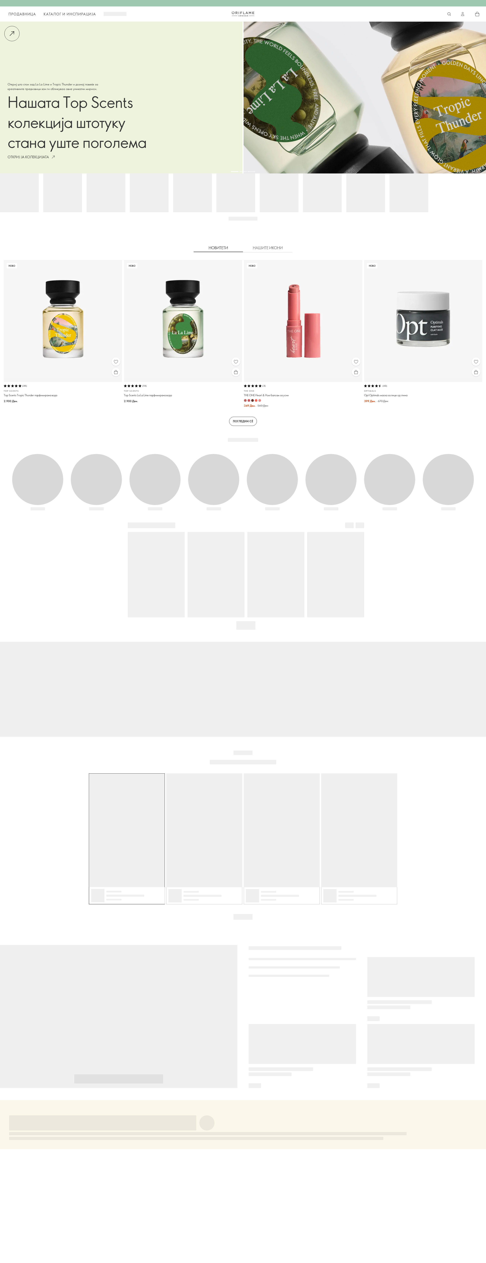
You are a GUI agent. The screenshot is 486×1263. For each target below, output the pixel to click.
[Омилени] (116, 361)
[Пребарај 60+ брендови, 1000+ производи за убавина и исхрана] (449, 14)
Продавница (22, 14)
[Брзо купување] (116, 372)
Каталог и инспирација (70, 14)
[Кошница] (477, 14)
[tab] (218, 247)
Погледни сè (243, 421)
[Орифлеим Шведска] (243, 13)
